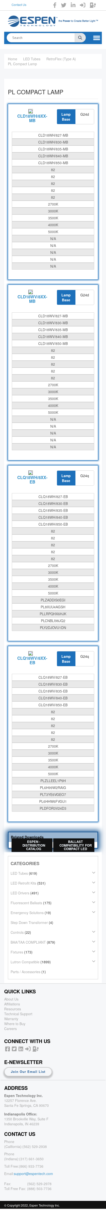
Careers (10, 1028)
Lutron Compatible (25, 961)
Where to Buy (14, 1023)
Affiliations (12, 1003)
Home (12, 58)
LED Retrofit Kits (23, 883)
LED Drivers (20, 892)
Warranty (11, 1018)
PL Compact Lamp (22, 63)
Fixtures (17, 952)
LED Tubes (31, 58)
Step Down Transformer (29, 922)
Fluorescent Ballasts (26, 902)
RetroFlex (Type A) (61, 58)
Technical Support (18, 1013)
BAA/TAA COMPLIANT (28, 942)
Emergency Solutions (27, 912)
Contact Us (19, 4)
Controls (17, 932)
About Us (11, 999)
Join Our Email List (28, 1071)
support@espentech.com (33, 1173)
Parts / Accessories (25, 971)
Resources (12, 1008)
